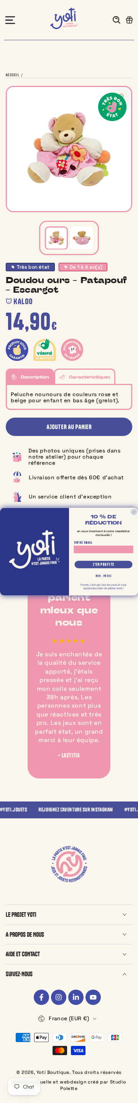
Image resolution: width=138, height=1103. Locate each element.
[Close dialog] (133, 512)
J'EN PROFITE (103, 564)
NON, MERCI (103, 575)
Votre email (83, 542)
